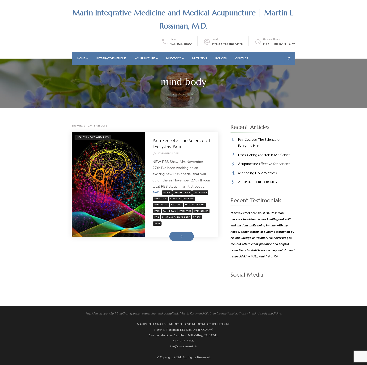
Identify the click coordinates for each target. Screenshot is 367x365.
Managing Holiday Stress (257, 173)
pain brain (169, 211)
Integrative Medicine (111, 58)
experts (175, 198)
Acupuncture (145, 58)
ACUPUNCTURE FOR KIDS (257, 182)
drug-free (200, 192)
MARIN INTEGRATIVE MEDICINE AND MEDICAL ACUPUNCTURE (183, 324)
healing (189, 198)
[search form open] (288, 58)
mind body (161, 204)
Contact (241, 58)
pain (157, 211)
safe (157, 223)
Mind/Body (173, 58)
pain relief (201, 211)
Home (81, 58)
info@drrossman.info (227, 44)
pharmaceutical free (176, 217)
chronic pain (182, 192)
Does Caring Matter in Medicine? (264, 155)
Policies (221, 58)
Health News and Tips (92, 137)
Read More (175, 236)
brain (167, 192)
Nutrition (199, 58)
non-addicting (195, 204)
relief (197, 217)
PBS (156, 217)
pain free (185, 211)
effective (160, 198)
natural (176, 204)
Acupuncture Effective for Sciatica (264, 164)
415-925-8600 (181, 44)
